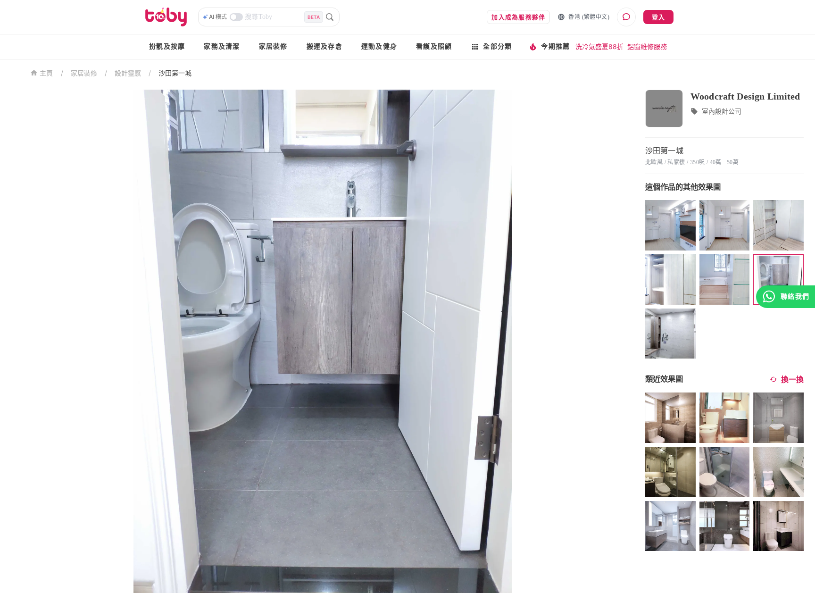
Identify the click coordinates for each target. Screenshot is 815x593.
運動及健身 (379, 46)
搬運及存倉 (324, 46)
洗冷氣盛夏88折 (599, 46)
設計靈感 (128, 73)
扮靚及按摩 (167, 46)
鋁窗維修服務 (647, 46)
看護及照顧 (434, 46)
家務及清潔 (222, 46)
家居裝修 (273, 46)
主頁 (46, 73)
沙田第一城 (174, 73)
